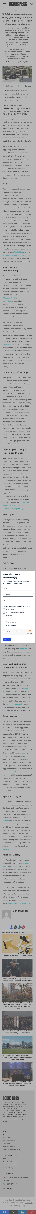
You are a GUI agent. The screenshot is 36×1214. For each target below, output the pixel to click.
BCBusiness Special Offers (15, 613)
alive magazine (11, 625)
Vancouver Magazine (13, 619)
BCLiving (9, 616)
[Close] (34, 572)
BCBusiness (10, 609)
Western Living (11, 622)
